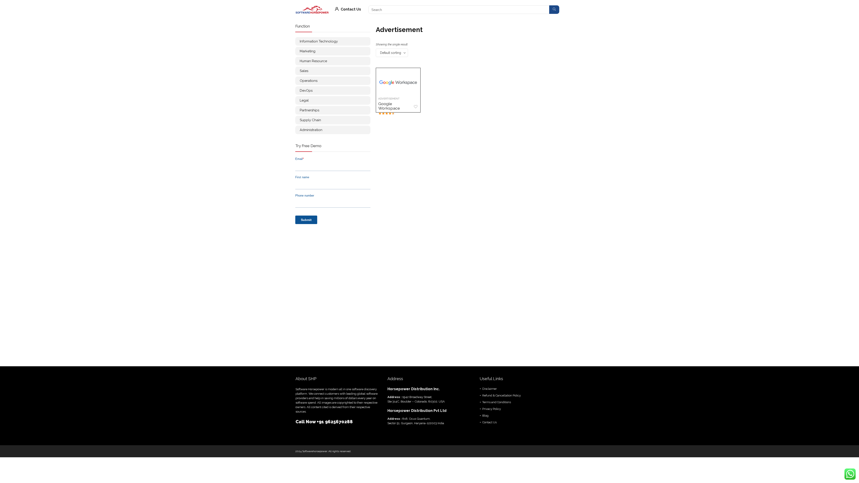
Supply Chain (310, 120)
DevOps (306, 91)
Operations (308, 81)
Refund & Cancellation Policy (501, 395)
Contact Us (350, 9)
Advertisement (389, 98)
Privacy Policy (491, 409)
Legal (304, 100)
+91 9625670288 (335, 421)
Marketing (307, 51)
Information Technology (319, 41)
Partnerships (309, 110)
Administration (311, 130)
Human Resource (313, 61)
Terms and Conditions (496, 402)
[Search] (554, 9)
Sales (304, 71)
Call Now (306, 421)
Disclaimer (489, 388)
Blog (485, 415)
